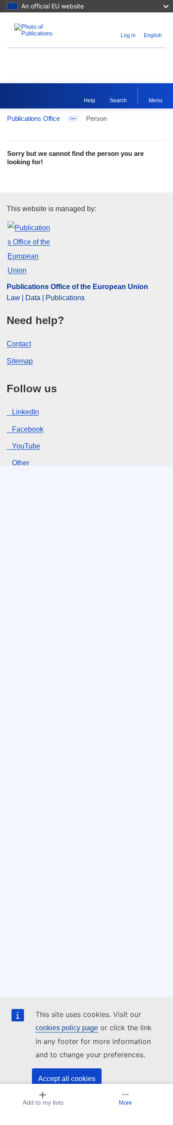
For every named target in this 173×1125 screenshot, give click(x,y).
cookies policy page (66, 1028)
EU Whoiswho (29, 60)
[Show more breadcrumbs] (73, 119)
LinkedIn (25, 412)
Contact (19, 344)
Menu (155, 100)
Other (20, 463)
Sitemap (20, 361)
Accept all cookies (66, 1078)
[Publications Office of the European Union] (34, 30)
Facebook (27, 429)
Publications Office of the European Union (77, 286)
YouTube (26, 446)
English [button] (153, 35)
